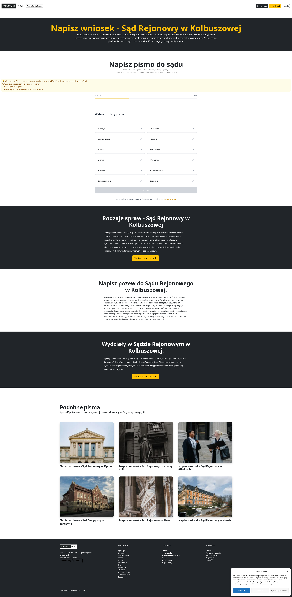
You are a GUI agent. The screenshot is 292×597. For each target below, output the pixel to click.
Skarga (120, 565)
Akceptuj (241, 590)
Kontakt (286, 6)
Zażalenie (121, 577)
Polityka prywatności (213, 553)
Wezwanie (122, 567)
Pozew (120, 560)
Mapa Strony (167, 563)
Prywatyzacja (65, 557)
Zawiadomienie (124, 574)
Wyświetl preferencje (279, 590)
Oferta (164, 551)
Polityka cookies (212, 555)
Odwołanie (122, 553)
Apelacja (121, 551)
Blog (164, 558)
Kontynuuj (146, 190)
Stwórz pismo (262, 6)
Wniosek (121, 570)
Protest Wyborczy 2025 (171, 555)
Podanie (121, 558)
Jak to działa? (275, 6)
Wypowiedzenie (124, 572)
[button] (287, 571)
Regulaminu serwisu (168, 199)
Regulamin (210, 558)
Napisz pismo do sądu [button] (145, 258)
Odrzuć (260, 590)
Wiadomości (167, 560)
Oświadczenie (123, 555)
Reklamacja (122, 563)
